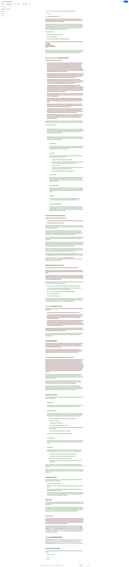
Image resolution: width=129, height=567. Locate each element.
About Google (46, 565)
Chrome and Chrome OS (51, 554)
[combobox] (84, 565)
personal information (55, 130)
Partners (2, 13)
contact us (69, 41)
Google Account (80, 25)
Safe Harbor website (64, 523)
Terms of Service (17, 3)
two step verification (54, 485)
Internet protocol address (56, 165)
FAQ (30, 3)
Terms (54, 565)
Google (41, 565)
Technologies (24, 3)
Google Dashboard (53, 267)
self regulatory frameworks (60, 527)
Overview (3, 3)
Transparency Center (59, 565)
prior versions (65, 543)
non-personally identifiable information (60, 464)
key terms (57, 51)
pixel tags (69, 242)
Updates (2, 15)
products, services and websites (63, 19)
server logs (64, 80)
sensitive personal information (74, 406)
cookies (66, 73)
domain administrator (65, 413)
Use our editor (49, 291)
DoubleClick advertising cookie (55, 275)
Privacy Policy (9, 3)
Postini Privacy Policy (60, 20)
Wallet (48, 559)
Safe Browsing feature (76, 485)
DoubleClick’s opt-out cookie (56, 279)
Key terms (3, 11)
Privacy (51, 565)
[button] (122, 2)
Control (48, 293)
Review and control (50, 285)
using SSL (59, 483)
